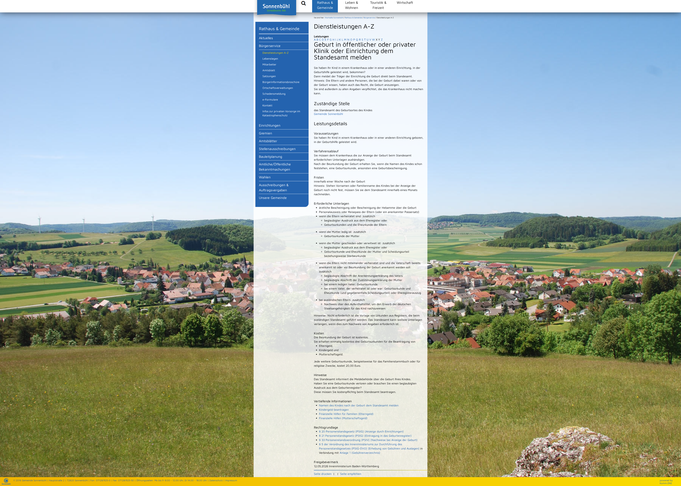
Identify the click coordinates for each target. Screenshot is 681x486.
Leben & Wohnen (351, 5)
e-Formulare (270, 99)
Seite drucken (322, 473)
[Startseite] (6, 483)
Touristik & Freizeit (378, 5)
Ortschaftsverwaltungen (277, 87)
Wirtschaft (405, 2)
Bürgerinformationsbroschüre (280, 82)
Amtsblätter (268, 141)
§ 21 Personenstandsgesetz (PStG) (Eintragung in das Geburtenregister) (365, 435)
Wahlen (265, 177)
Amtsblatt (268, 70)
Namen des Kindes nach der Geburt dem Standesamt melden (358, 405)
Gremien (265, 133)
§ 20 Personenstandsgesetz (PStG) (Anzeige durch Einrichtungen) (361, 431)
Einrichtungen (269, 125)
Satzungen (269, 76)
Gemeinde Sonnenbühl (328, 113)
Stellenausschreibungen (277, 149)
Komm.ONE (666, 483)
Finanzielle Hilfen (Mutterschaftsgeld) (343, 418)
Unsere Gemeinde (273, 198)
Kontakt (267, 105)
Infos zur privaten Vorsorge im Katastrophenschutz (281, 113)
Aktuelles (266, 38)
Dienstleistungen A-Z (275, 52)
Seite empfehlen (350, 473)
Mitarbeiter (269, 64)
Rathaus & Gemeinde (325, 5)
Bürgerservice (270, 46)
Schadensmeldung (274, 93)
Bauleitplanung (270, 156)
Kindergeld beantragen (334, 409)
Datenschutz (216, 480)
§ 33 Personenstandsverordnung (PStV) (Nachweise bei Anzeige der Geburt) (368, 439)
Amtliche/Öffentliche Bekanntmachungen (275, 166)
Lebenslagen (270, 58)
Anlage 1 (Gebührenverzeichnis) (360, 452)
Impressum (231, 480)
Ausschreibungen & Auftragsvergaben (274, 187)
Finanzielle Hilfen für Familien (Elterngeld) (346, 413)
